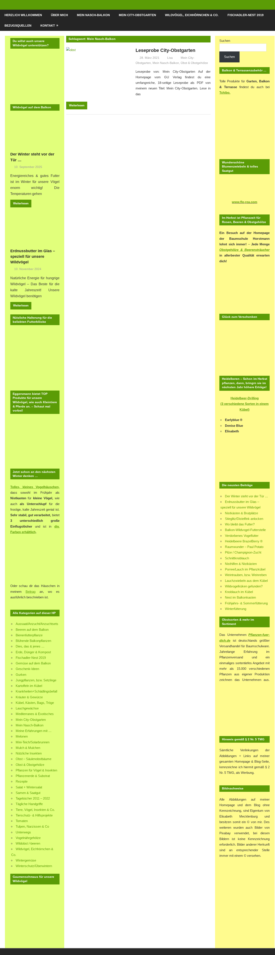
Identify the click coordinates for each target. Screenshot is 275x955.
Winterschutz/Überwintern (34, 866)
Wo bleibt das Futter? (240, 524)
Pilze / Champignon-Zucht (243, 552)
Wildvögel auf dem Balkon (32, 107)
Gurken (21, 674)
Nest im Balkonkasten (240, 597)
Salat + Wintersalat (29, 787)
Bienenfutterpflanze (29, 635)
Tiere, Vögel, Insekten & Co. (35, 810)
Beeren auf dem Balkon (32, 629)
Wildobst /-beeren (28, 843)
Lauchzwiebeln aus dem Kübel (246, 580)
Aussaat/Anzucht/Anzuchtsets (37, 624)
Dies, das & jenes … (30, 646)
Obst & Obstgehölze (194, 63)
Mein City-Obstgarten (137, 15)
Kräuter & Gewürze (29, 697)
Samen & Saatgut (28, 793)
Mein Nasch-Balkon (93, 15)
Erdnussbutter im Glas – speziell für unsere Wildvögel (32, 256)
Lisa (170, 57)
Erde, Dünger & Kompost (33, 652)
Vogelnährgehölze (28, 838)
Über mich (59, 15)
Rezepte (22, 781)
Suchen (224, 40)
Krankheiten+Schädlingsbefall (36, 691)
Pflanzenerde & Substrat (33, 776)
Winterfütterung (235, 609)
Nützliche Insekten (29, 753)
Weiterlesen (76, 105)
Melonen (22, 736)
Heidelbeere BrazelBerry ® (244, 541)
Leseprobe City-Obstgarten (165, 50)
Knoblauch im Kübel (239, 592)
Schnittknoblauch (237, 558)
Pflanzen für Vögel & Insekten (36, 770)
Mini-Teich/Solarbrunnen (32, 742)
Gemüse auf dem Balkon (33, 663)
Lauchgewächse (27, 708)
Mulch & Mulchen (28, 748)
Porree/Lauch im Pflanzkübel (245, 569)
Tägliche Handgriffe (29, 804)
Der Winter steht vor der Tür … (246, 496)
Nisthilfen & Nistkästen (241, 564)
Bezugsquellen (18, 25)
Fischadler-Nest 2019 (246, 15)
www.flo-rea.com (244, 202)
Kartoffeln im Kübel (29, 686)
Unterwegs (23, 832)
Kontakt (47, 25)
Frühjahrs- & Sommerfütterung (246, 603)
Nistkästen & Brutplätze (241, 513)
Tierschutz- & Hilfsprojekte (34, 815)
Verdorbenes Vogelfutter (241, 535)
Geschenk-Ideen (27, 669)
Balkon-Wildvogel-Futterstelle (245, 530)
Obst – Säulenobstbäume (33, 759)
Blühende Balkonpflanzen (33, 641)
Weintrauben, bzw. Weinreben (246, 575)
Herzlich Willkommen (23, 15)
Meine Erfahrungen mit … (34, 731)
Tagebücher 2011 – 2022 (33, 798)
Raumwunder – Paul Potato (244, 547)
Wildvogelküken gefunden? (244, 586)
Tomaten (22, 821)
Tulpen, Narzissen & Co (32, 826)
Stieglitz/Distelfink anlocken (244, 518)
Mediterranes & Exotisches (35, 714)
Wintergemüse (26, 860)
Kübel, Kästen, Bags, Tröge (35, 703)
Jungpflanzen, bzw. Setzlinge (36, 680)
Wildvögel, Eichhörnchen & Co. (191, 15)
